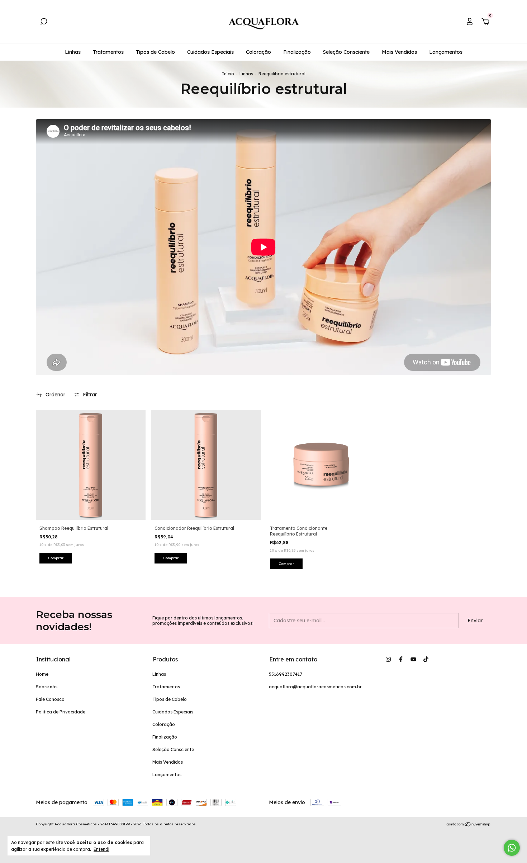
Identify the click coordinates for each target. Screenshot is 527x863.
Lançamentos (445, 52)
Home (42, 674)
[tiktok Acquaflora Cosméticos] (426, 659)
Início (228, 73)
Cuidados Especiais (210, 52)
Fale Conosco (50, 699)
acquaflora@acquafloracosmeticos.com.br (315, 686)
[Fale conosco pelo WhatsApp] (512, 848)
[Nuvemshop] (468, 825)
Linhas (73, 52)
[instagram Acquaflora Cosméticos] (388, 659)
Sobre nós (46, 686)
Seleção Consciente (346, 52)
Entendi (101, 849)
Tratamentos (108, 52)
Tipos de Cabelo (155, 52)
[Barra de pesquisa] (44, 22)
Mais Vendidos (399, 52)
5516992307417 (285, 674)
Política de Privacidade (60, 712)
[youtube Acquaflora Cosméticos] (413, 659)
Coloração (258, 52)
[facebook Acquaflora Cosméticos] (401, 659)
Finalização (297, 52)
